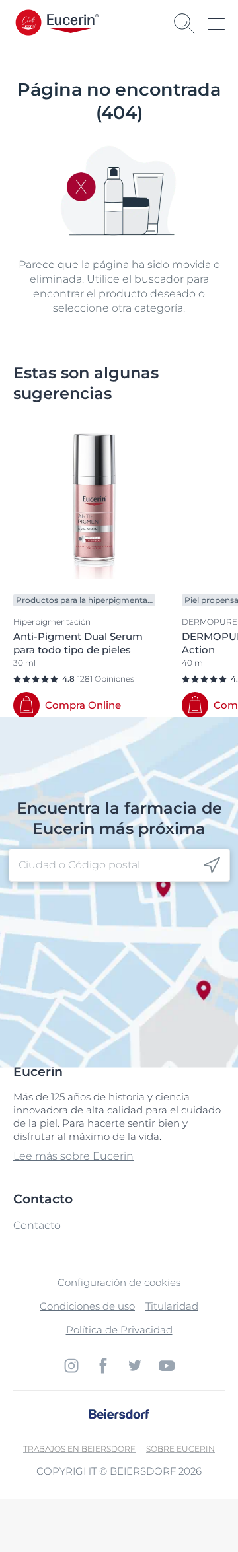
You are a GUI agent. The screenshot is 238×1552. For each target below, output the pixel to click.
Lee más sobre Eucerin (73, 1156)
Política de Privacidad (119, 1329)
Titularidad (171, 1306)
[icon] (212, 865)
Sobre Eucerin (180, 1449)
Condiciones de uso (87, 1306)
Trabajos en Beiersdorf (79, 1449)
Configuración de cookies (119, 1282)
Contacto (37, 1225)
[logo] (73, 23)
